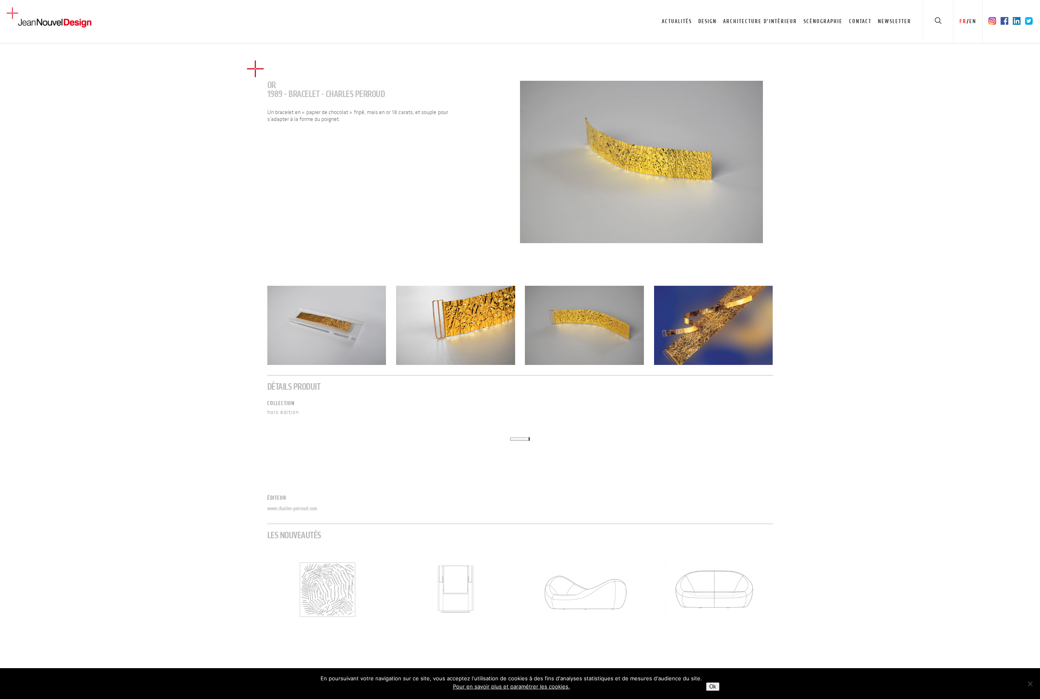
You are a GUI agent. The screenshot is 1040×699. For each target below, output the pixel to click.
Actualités (677, 21)
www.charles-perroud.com (292, 508)
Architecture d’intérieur (760, 21)
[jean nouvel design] (641, 162)
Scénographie (823, 21)
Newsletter (894, 21)
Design (707, 21)
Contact (860, 21)
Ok (712, 687)
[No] (1030, 684)
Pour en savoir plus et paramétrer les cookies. (511, 686)
